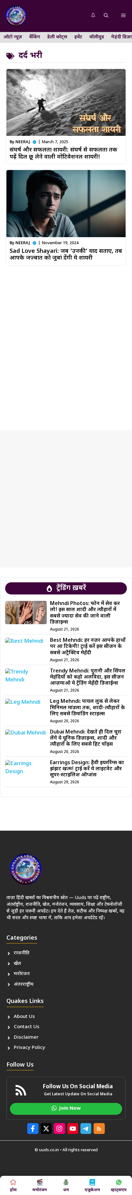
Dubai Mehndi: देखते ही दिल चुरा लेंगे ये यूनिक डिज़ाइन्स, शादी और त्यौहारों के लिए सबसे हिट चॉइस (85, 738)
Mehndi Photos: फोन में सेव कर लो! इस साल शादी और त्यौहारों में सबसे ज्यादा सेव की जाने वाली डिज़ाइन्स (85, 613)
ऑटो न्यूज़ (13, 37)
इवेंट (78, 37)
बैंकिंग (34, 37)
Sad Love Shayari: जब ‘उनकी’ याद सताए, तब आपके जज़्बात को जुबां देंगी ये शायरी (66, 255)
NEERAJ (22, 142)
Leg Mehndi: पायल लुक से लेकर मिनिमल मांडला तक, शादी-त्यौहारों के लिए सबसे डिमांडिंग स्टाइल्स (87, 707)
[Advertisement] (66, 345)
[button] (106, 16)
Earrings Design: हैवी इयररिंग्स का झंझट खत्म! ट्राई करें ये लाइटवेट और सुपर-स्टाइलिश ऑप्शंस (87, 769)
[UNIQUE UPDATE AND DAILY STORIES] (16, 16)
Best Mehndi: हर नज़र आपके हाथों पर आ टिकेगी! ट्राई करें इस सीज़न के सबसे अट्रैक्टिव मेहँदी (88, 646)
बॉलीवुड (96, 37)
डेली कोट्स (57, 37)
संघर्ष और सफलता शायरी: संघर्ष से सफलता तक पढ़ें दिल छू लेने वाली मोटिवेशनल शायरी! (63, 153)
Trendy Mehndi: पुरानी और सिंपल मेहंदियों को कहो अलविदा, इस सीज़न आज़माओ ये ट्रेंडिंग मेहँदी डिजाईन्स (87, 677)
